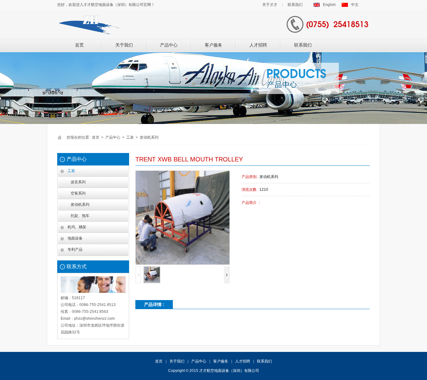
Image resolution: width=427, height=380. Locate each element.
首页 (79, 45)
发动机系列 (80, 204)
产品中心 (169, 45)
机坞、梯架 (77, 227)
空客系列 (78, 193)
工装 (71, 171)
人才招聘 (258, 45)
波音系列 (78, 182)
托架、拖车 (80, 216)
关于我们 (124, 45)
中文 (355, 4)
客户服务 (213, 45)
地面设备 (75, 238)
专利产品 (75, 249)
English (329, 4)
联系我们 (295, 4)
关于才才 (269, 4)
